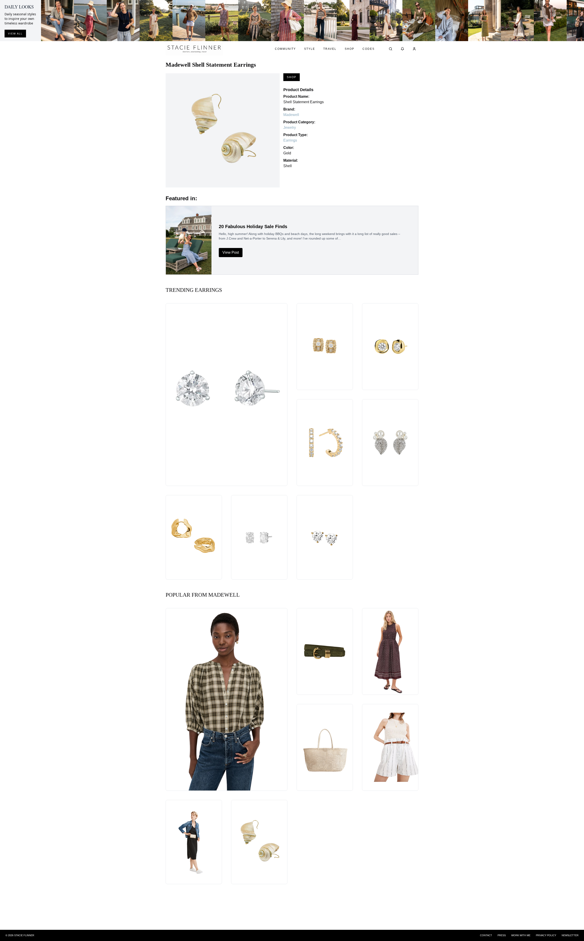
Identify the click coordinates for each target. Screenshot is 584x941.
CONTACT (486, 935)
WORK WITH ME (520, 935)
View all (15, 33)
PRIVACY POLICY (546, 935)
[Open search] (390, 49)
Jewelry (289, 127)
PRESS (502, 935)
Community (285, 48)
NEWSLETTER (570, 935)
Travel (329, 48)
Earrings (290, 140)
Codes (368, 48)
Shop (349, 48)
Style (309, 48)
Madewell (291, 115)
